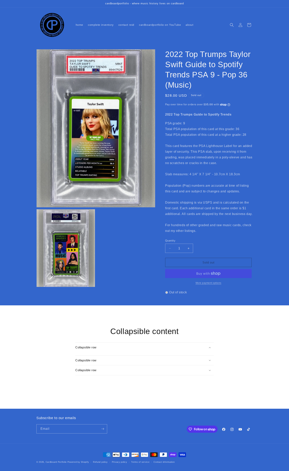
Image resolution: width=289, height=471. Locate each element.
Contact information (164, 462)
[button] (231, 25)
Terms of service (140, 462)
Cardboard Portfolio (56, 462)
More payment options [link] (208, 283)
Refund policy (100, 462)
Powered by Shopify (78, 462)
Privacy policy (119, 462)
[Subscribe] (102, 428)
